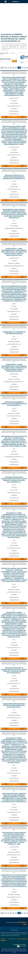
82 (5, 67)
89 (24, 67)
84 (10, 67)
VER (14, 200)
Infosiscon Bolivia (11, 948)
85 (13, 67)
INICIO (2, 67)
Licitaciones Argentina (18, 949)
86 (16, 67)
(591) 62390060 (22, 946)
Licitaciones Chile (18, 948)
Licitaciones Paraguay (9, 949)
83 (8, 67)
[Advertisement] (14, 16)
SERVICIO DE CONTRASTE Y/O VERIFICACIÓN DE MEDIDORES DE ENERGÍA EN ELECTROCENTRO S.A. (14, 177)
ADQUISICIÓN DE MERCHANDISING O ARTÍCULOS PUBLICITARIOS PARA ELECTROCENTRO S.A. (14, 705)
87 (19, 67)
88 (22, 67)
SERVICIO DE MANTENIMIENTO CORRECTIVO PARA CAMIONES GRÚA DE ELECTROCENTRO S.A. (14, 403)
